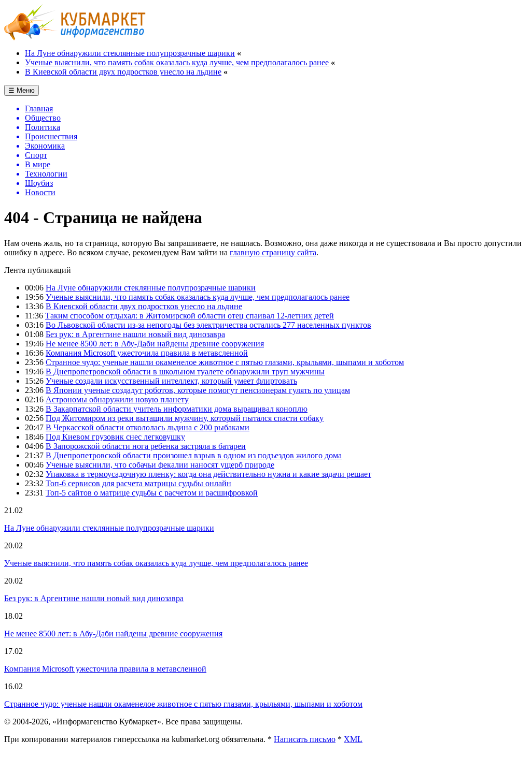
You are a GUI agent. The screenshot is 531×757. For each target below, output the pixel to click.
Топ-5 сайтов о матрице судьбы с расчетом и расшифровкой (152, 492)
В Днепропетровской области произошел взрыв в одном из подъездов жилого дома (194, 455)
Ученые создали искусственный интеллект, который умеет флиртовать (171, 380)
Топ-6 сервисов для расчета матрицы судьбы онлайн (138, 483)
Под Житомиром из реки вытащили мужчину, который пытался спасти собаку (185, 418)
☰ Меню (21, 90)
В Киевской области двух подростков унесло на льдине (123, 71)
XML (353, 739)
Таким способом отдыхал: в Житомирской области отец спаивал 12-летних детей (189, 315)
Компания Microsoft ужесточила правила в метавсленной (147, 352)
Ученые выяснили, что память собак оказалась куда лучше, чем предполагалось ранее (177, 62)
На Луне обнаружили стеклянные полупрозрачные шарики (130, 53)
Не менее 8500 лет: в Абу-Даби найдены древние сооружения (155, 343)
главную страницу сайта (273, 252)
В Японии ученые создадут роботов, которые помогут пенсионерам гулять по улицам (198, 390)
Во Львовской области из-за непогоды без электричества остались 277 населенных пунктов (208, 325)
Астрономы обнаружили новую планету (117, 399)
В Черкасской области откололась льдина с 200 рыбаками (147, 427)
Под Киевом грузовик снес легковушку (115, 436)
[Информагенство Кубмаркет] (75, 37)
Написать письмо (305, 739)
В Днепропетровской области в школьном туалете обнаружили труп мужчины (185, 371)
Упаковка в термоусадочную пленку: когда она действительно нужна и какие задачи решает (208, 474)
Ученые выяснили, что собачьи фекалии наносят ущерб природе (160, 464)
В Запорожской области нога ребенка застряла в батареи (146, 446)
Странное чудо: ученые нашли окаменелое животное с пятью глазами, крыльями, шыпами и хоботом (225, 362)
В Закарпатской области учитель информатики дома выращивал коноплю (177, 408)
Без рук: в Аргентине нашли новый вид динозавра (135, 334)
